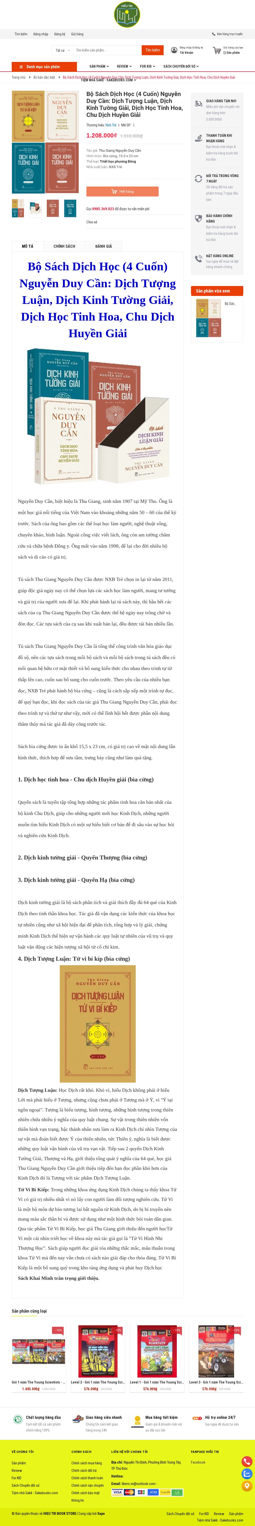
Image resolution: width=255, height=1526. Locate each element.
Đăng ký (59, 34)
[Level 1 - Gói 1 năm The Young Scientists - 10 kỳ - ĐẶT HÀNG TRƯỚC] (157, 1351)
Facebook (198, 1462)
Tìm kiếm (21, 34)
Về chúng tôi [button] (23, 1452)
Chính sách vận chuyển (87, 1485)
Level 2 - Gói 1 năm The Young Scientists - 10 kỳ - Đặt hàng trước (119, 1382)
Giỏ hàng (77, 34)
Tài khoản (186, 52)
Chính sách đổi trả (84, 1471)
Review (17, 1471)
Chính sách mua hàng (86, 1463)
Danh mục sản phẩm (43, 66)
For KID (16, 1478)
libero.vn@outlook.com (138, 1483)
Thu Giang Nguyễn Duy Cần (120, 150)
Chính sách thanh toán (87, 1478)
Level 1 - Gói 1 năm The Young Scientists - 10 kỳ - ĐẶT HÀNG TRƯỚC (181, 1382)
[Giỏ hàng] (217, 50)
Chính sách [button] (81, 1452)
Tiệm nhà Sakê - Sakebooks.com (35, 1493)
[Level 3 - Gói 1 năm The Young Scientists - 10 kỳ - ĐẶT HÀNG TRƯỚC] (216, 1351)
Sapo (101, 1514)
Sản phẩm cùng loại (29, 1311)
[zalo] (247, 1473)
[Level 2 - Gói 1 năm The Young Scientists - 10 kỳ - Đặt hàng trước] (98, 1351)
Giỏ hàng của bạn (233, 47)
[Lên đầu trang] (247, 1498)
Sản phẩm (19, 1463)
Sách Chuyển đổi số (25, 1485)
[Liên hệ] (247, 1485)
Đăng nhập (40, 34)
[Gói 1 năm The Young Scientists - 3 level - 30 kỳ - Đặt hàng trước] (39, 1351)
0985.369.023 (103, 209)
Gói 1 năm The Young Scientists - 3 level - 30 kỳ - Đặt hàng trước (60, 1382)
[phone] (247, 1461)
